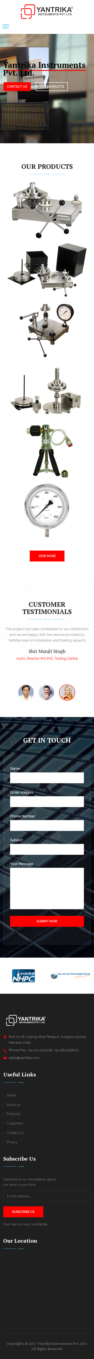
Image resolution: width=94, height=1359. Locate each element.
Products (13, 1113)
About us (13, 1104)
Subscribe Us (23, 1212)
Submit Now (47, 921)
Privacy (12, 1142)
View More (47, 556)
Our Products (52, 86)
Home (11, 1095)
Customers (15, 1123)
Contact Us (17, 86)
